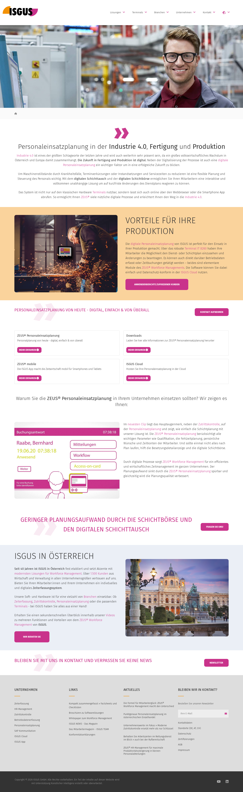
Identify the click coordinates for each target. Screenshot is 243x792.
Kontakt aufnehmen (211, 312)
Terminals (137, 12)
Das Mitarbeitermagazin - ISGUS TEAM (89, 729)
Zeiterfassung (23, 601)
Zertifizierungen (186, 739)
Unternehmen (184, 12)
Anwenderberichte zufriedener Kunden (157, 284)
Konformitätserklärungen (82, 734)
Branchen (159, 12)
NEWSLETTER (216, 662)
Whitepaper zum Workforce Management (90, 718)
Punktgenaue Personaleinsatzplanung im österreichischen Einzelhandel (144, 716)
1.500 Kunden (99, 573)
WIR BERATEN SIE (32, 636)
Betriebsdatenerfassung (27, 720)
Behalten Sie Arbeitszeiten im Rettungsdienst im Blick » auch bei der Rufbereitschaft (147, 738)
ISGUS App (19, 741)
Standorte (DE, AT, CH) (189, 728)
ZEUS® (85, 197)
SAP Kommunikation (25, 730)
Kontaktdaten (185, 722)
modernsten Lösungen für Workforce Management (48, 573)
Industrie (23, 155)
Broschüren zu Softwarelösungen (86, 712)
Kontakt (207, 12)
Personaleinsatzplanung (79, 165)
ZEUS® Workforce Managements (163, 268)
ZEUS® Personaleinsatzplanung (175, 434)
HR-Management (23, 709)
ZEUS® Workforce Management (183, 462)
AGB (180, 744)
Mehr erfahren (28, 350)
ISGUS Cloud (189, 272)
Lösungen (115, 12)
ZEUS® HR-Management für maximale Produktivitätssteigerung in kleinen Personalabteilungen (143, 750)
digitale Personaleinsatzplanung (152, 244)
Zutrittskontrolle (209, 424)
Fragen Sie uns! (214, 526)
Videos (110, 615)
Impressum (184, 750)
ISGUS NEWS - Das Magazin (83, 723)
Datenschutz (184, 733)
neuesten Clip (137, 424)
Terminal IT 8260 (196, 248)
